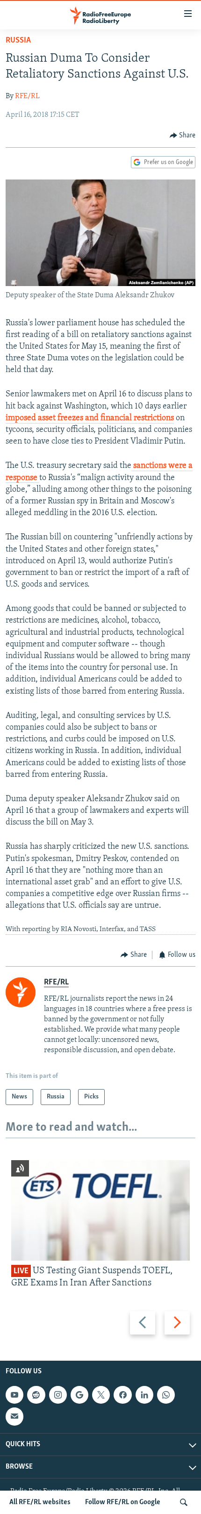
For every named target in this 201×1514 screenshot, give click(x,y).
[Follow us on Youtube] (14, 1395)
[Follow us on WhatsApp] (166, 1395)
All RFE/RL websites (40, 1502)
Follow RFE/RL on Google (122, 1502)
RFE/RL (27, 96)
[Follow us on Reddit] (36, 1395)
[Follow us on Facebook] (122, 1395)
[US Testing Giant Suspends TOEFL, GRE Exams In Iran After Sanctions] (100, 1210)
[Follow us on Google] (79, 1395)
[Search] (184, 1502)
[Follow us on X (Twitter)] (101, 1395)
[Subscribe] (14, 1416)
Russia (18, 40)
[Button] (183, 135)
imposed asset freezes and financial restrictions (90, 418)
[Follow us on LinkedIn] (144, 1395)
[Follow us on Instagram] (58, 1395)
